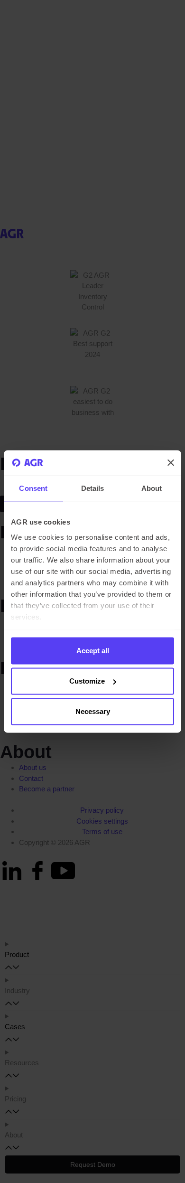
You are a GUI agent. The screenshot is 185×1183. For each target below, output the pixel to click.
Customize (87, 681)
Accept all (92, 651)
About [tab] (151, 488)
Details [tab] (92, 488)
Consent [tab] (33, 488)
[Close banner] (170, 463)
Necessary (92, 711)
